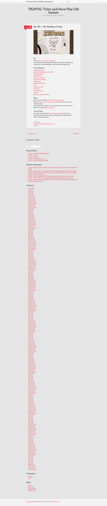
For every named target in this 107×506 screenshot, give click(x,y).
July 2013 (30, 457)
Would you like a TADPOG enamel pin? (39, 1)
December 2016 (32, 387)
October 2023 (31, 246)
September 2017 (32, 371)
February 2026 (32, 198)
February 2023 (31, 260)
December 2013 (32, 448)
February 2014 (31, 445)
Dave (37, 123)
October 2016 (31, 390)
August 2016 (31, 394)
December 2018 (32, 346)
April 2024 (30, 236)
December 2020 (32, 305)
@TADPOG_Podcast (49, 107)
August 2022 (31, 270)
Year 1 (29, 478)
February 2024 (32, 239)
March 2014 (31, 443)
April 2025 (30, 215)
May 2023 (30, 255)
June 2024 (30, 233)
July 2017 (30, 375)
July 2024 (30, 231)
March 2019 (31, 340)
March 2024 (31, 238)
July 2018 (30, 354)
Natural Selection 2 (38, 90)
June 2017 (30, 376)
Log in (29, 485)
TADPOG (40, 123)
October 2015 (31, 411)
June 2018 (30, 356)
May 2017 (30, 378)
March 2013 (31, 464)
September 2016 (32, 392)
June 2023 (30, 253)
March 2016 (31, 402)
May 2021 (30, 296)
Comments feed (32, 488)
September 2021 (32, 289)
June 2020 (30, 315)
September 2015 (32, 412)
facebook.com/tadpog (52, 102)
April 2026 (30, 195)
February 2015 (31, 424)
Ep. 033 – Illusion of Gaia (67, 177)
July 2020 (30, 313)
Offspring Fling (37, 81)
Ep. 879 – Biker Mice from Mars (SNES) (38, 160)
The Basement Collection (40, 79)
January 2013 (31, 467)
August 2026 (31, 188)
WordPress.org (31, 490)
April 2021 (30, 298)
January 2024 (31, 241)
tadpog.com (42, 102)
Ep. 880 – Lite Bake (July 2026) (36, 158)
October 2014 (31, 431)
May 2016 (30, 399)
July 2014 (30, 436)
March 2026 (31, 197)
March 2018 (31, 361)
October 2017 (31, 370)
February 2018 (31, 363)
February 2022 (32, 281)
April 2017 (30, 380)
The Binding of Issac (39, 74)
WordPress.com (55, 501)
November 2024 (32, 224)
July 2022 (30, 272)
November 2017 (32, 368)
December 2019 (32, 325)
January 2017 (31, 385)
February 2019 (31, 342)
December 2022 (32, 263)
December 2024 (32, 222)
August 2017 (31, 373)
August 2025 (31, 209)
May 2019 (30, 337)
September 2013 (32, 454)
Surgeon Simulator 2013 (40, 83)
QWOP (35, 85)
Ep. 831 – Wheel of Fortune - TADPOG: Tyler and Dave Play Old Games (46, 167)
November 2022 (32, 265)
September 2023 (32, 248)
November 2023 (32, 245)
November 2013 (32, 450)
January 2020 (31, 323)
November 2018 (32, 347)
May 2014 (30, 440)
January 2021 (31, 303)
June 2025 (30, 212)
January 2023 (31, 262)
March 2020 (31, 320)
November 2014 (32, 430)
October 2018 (31, 349)
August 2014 (31, 435)
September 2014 (32, 433)
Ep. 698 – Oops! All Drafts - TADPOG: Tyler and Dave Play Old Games (45, 176)
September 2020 (32, 310)
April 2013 (30, 462)
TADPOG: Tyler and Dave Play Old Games (53, 10)
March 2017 (31, 382)
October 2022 (31, 267)
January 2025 (31, 221)
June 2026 (30, 191)
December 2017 (32, 366)
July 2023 (30, 251)
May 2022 (30, 275)
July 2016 (30, 395)
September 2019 (32, 330)
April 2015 (30, 421)
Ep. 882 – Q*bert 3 (32, 155)
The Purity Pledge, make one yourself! (43, 72)
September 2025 (32, 207)
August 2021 (31, 291)
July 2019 (30, 334)
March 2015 (31, 423)
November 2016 (32, 388)
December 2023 (32, 243)
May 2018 (30, 358)
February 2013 (31, 466)
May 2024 (30, 234)
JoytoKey (36, 92)
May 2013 (30, 460)
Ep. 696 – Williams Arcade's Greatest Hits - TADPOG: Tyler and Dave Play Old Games (49, 179)
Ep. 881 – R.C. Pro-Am (33, 157)
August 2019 (31, 332)
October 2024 (31, 226)
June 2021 (30, 294)
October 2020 (31, 308)
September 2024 (32, 227)
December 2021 (32, 284)
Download (52, 60)
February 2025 (32, 219)
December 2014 (32, 428)
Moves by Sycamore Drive (53, 113)
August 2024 (31, 229)
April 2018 (30, 359)
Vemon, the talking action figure (42, 94)
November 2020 (32, 306)
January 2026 (31, 200)
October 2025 (31, 205)
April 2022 (30, 277)
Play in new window (43, 60)
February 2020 (32, 322)
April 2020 (30, 318)
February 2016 (31, 404)
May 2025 (30, 214)
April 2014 (30, 442)
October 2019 (31, 328)
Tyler (39, 122)
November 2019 (32, 327)
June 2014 (30, 438)
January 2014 (31, 447)
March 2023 (31, 258)
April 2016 (30, 400)
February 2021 (31, 301)
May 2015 (30, 419)
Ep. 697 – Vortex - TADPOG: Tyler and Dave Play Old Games (43, 177)
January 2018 (31, 364)
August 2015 (31, 414)
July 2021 (30, 293)
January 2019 (31, 344)
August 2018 (31, 352)
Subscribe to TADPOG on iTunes (56, 100)
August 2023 (31, 250)
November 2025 (32, 203)
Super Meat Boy (38, 75)
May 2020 (30, 316)
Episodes (30, 476)
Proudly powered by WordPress (33, 501)
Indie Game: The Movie (39, 77)
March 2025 (31, 217)
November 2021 (32, 286)
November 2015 (32, 409)
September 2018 (32, 351)
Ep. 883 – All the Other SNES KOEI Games (38, 153)
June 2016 (30, 397)
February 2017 (31, 383)
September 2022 (32, 269)
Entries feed (31, 487)
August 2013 (31, 455)
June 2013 (30, 459)
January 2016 (31, 406)
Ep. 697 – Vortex (69, 176)
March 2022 (31, 279)
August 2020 (31, 311)
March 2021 (31, 299)
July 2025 (30, 210)
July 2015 (30, 416)
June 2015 (30, 418)
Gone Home (36, 89)
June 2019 (30, 335)
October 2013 (31, 452)
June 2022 (30, 274)
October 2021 (31, 287)
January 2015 (31, 426)
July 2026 (30, 190)
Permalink (36, 125)
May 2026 (30, 193)
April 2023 (30, 257)
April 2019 (30, 339)
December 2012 (32, 469)
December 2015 (32, 407)
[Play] (34, 58)
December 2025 (32, 202)
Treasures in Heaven (39, 70)
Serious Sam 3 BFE (38, 87)
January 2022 (31, 282)
